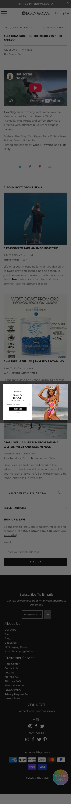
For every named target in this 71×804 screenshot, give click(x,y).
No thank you (18, 412)
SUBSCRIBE (18, 409)
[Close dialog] (66, 386)
